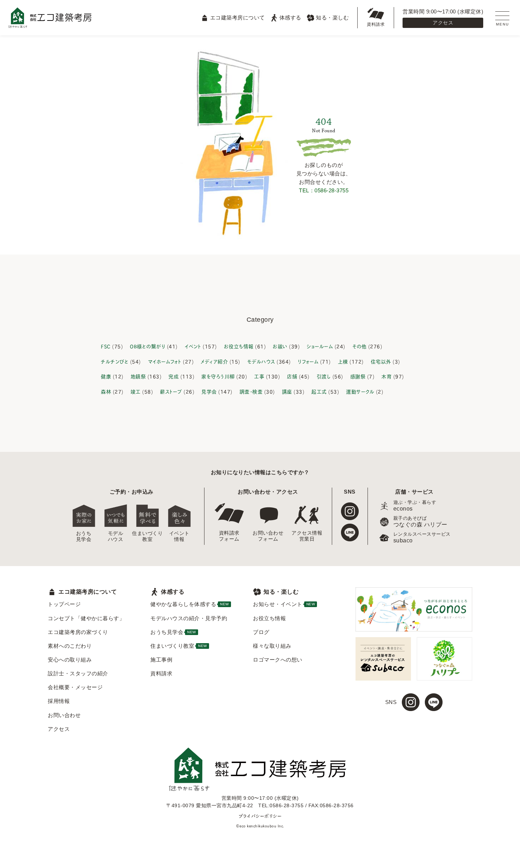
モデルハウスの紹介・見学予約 (188, 618)
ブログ (261, 632)
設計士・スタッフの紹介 (78, 673)
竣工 (136, 391)
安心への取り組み (70, 660)
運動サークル (360, 391)
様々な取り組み (272, 646)
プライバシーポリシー (260, 816)
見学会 (209, 391)
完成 (173, 376)
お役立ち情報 (239, 346)
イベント (193, 346)
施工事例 (161, 660)
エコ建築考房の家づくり (78, 632)
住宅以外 (381, 361)
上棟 (343, 361)
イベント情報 (179, 536)
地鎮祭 (138, 376)
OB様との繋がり (147, 346)
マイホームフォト (164, 361)
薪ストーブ (171, 391)
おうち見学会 (84, 536)
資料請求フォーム (229, 536)
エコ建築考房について (237, 17)
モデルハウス (261, 361)
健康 (106, 376)
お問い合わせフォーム (268, 536)
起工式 (319, 391)
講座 (287, 391)
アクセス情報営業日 (307, 536)
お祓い (280, 346)
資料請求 (376, 24)
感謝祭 (358, 376)
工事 (259, 376)
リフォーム (308, 361)
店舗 (292, 376)
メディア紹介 (214, 361)
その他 (359, 346)
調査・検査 (251, 391)
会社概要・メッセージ (75, 687)
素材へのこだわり (70, 646)
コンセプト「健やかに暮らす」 (86, 618)
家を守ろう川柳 (218, 376)
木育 (386, 376)
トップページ (64, 604)
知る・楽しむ (332, 17)
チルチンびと (114, 361)
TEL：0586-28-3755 (323, 190)
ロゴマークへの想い (277, 660)
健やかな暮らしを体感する (189, 604)
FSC (106, 346)
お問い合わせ (64, 715)
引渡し (324, 376)
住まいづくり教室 (147, 536)
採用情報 (59, 701)
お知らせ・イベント (284, 604)
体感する (290, 17)
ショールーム (320, 346)
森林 (106, 391)
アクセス (443, 22)
